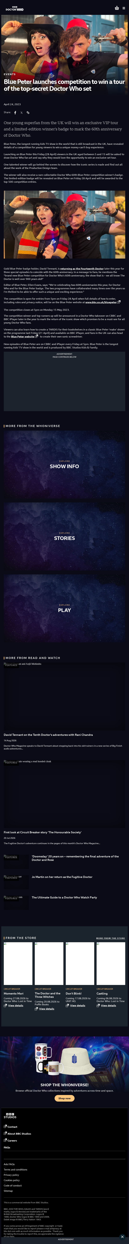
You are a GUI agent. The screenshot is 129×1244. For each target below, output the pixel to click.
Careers (12, 1140)
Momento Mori (13, 993)
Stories (64, 538)
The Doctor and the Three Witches (47, 995)
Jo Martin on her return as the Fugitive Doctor (62, 877)
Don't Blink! (73, 993)
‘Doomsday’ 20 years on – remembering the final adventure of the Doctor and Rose (75, 858)
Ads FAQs (9, 1164)
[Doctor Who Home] (15, 7)
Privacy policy (11, 1174)
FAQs (7, 1147)
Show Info (64, 466)
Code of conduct (13, 1185)
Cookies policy (12, 1180)
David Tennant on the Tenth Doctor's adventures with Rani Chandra (48, 735)
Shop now (65, 1098)
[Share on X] (21, 113)
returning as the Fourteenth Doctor (82, 268)
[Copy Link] (28, 113)
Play (64, 610)
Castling (102, 993)
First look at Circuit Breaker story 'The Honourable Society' (42, 832)
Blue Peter (22, 336)
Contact (12, 1126)
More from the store (110, 938)
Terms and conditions (15, 1169)
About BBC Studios (19, 1133)
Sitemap (8, 1190)
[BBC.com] (10, 1117)
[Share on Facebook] (15, 113)
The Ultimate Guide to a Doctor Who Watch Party (64, 897)
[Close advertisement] (122, 1237)
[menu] (123, 8)
